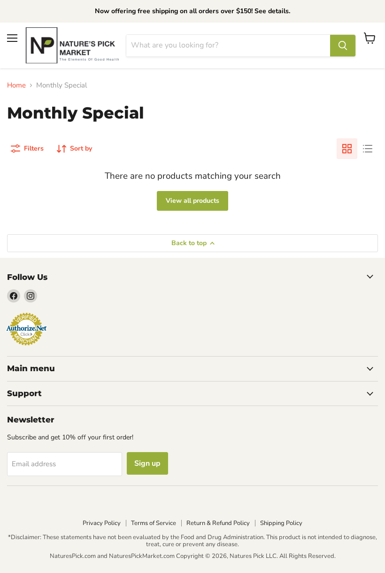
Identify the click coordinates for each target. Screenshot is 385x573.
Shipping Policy (281, 523)
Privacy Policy (102, 523)
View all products (192, 200)
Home (16, 85)
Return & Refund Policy (218, 523)
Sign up (147, 463)
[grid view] (347, 148)
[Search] (342, 45)
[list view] (367, 148)
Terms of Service (153, 523)
